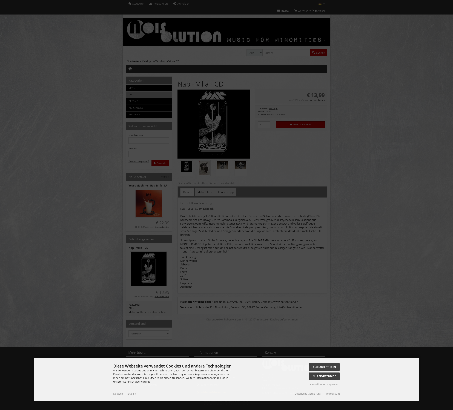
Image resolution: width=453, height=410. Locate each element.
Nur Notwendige (324, 376)
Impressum (333, 393)
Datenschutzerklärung (308, 393)
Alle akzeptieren (324, 367)
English (131, 393)
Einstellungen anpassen (324, 384)
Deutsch (118, 393)
